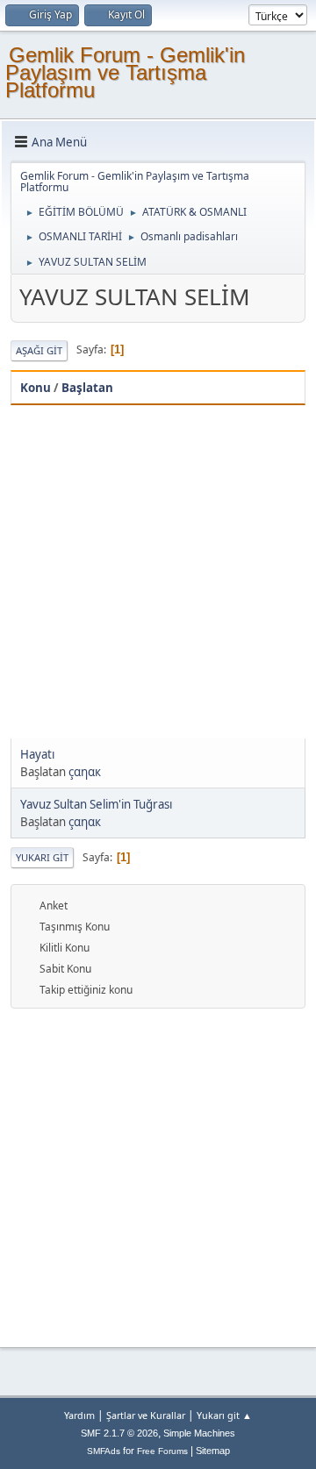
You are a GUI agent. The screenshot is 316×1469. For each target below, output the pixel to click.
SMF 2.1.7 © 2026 (119, 1433)
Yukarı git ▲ (224, 1415)
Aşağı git (39, 350)
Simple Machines (199, 1433)
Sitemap (213, 1450)
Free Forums (162, 1451)
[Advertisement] (158, 572)
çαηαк (84, 772)
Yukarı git (42, 857)
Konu (35, 388)
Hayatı (37, 754)
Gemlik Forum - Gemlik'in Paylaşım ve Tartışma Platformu (125, 72)
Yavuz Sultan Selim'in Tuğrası (96, 804)
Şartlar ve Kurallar (145, 1415)
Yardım (79, 1415)
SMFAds (103, 1451)
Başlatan (87, 388)
